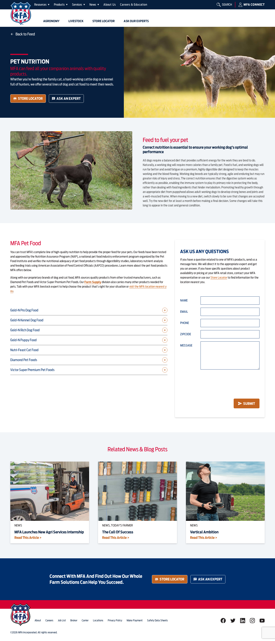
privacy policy (115, 620)
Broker (73, 620)
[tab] (42, 4)
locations (98, 620)
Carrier (85, 620)
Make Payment (135, 620)
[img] (20, 13)
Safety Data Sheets (157, 620)
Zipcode (185, 334)
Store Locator (30, 98)
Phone (184, 323)
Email (184, 311)
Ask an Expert (68, 98)
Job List (62, 620)
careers (49, 620)
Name (184, 300)
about (38, 620)
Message (186, 345)
